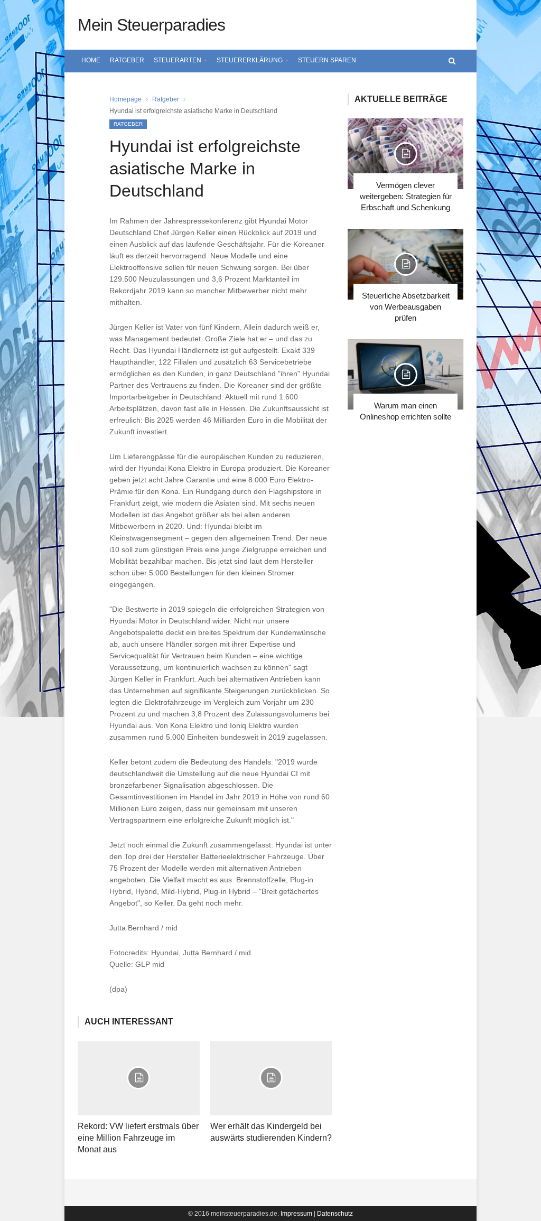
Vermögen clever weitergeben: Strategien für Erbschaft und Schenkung (406, 196)
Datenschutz (335, 1213)
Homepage (125, 99)
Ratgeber (127, 60)
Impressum (296, 1213)
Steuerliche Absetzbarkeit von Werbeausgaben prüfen (406, 306)
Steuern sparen (327, 60)
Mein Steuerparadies (151, 24)
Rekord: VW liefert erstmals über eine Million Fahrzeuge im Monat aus (138, 1138)
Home (90, 60)
